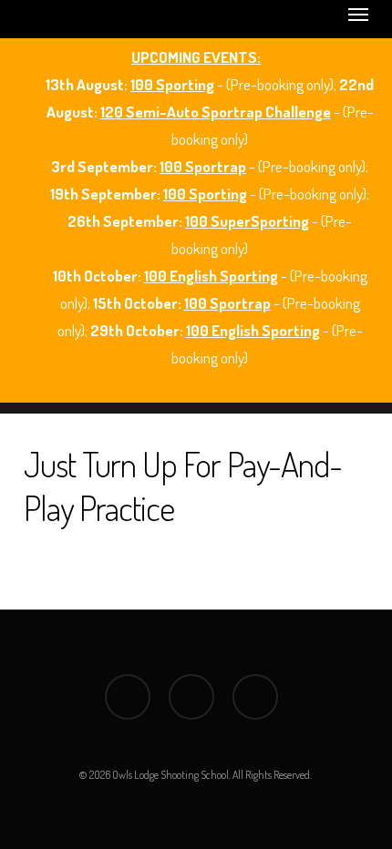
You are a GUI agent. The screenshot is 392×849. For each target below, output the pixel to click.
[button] (358, 14)
